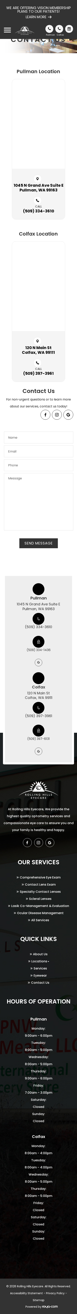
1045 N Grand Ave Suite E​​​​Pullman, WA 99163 (38, 187)
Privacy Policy (55, 1293)
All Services (40, 920)
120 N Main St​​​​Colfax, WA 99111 (38, 350)
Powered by (33, 1307)
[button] (68, 415)
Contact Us (40, 982)
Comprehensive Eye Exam (40, 877)
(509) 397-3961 (38, 715)
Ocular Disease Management (40, 913)
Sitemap (38, 1300)
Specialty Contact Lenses (40, 891)
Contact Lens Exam (40, 884)
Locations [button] (39, 961)
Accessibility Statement (26, 1293)
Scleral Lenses (40, 899)
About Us (40, 954)
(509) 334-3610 (38, 626)
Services (40, 968)
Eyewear (40, 975)
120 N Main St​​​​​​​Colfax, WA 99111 (38, 695)
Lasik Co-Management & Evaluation (40, 906)
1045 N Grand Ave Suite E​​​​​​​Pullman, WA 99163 (38, 606)
